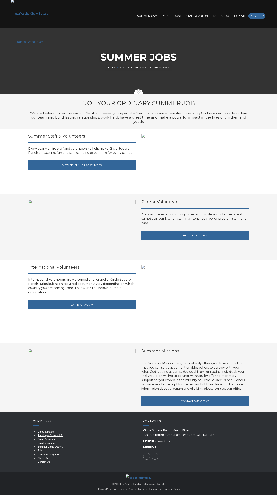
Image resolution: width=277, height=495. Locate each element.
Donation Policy (172, 489)
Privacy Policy (105, 489)
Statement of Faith (138, 489)
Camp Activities (46, 439)
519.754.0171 (163, 441)
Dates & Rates (46, 431)
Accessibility (120, 489)
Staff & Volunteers (132, 67)
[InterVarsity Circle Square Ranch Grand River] (30, 28)
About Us (43, 458)
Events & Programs (48, 454)
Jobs (40, 450)
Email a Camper (46, 443)
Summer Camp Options (50, 446)
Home (112, 67)
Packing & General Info (50, 435)
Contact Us (44, 461)
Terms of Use (155, 489)
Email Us (149, 447)
